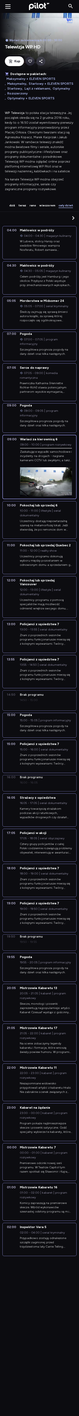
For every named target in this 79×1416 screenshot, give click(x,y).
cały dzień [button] (66, 205)
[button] (73, 218)
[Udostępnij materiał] (40, 61)
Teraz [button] (22, 205)
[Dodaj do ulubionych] (30, 61)
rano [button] (33, 205)
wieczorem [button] (47, 205)
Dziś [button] (12, 205)
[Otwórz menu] (7, 6)
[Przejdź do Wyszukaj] (71, 6)
